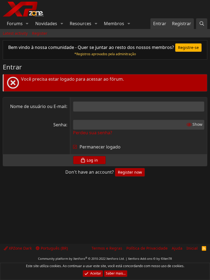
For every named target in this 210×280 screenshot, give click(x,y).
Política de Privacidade (147, 248)
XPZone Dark (20, 248)
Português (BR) (54, 248)
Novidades (46, 24)
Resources (80, 24)
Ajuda (177, 248)
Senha (59, 125)
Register (39, 33)
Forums (15, 24)
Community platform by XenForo (81, 258)
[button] (27, 23)
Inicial (192, 248)
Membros (114, 24)
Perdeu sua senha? (92, 133)
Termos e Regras (107, 248)
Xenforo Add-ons (150, 258)
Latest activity (15, 33)
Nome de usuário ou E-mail (38, 106)
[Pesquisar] (201, 23)
